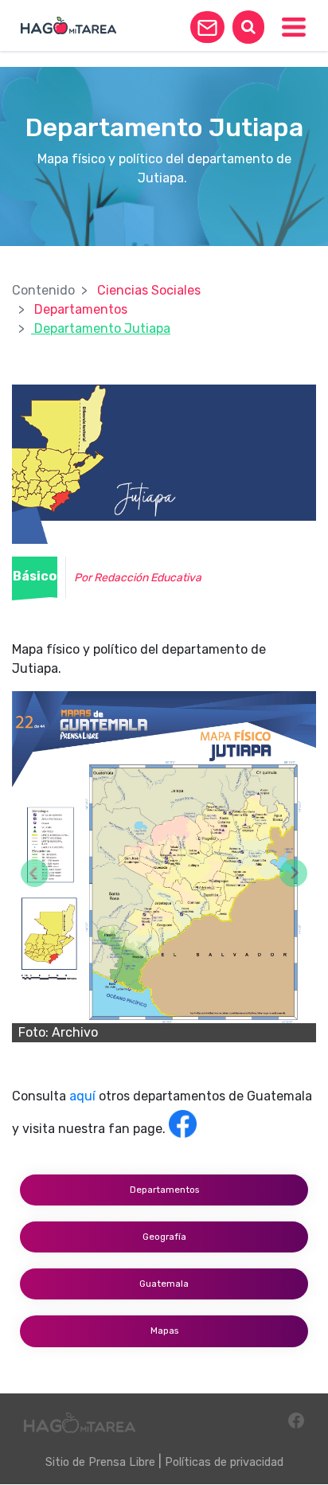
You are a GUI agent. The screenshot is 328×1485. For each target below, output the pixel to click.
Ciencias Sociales (149, 290)
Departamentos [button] (164, 1189)
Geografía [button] (164, 1236)
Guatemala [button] (164, 1283)
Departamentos (80, 309)
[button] (207, 27)
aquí (82, 1096)
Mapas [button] (164, 1330)
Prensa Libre (121, 1462)
